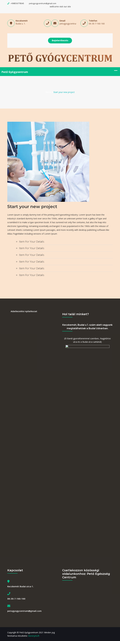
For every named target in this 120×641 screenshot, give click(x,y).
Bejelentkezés (60, 40)
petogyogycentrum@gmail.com (42, 3)
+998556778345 (17, 3)
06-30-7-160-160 (97, 23)
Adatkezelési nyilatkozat (24, 311)
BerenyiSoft (33, 635)
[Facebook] (112, 632)
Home (48, 92)
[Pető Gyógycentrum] (60, 57)
